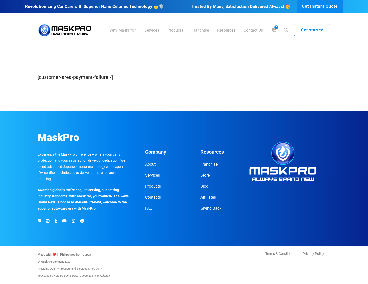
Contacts (153, 197)
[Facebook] (82, 221)
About (150, 164)
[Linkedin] (39, 221)
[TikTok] (56, 221)
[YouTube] (64, 221)
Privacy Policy (313, 254)
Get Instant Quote (320, 6)
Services (152, 175)
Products (153, 186)
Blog (204, 186)
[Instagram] (73, 221)
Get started (312, 30)
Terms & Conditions (280, 254)
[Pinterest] (48, 221)
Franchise (209, 164)
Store (205, 175)
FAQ (148, 208)
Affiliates (208, 197)
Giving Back (210, 208)
